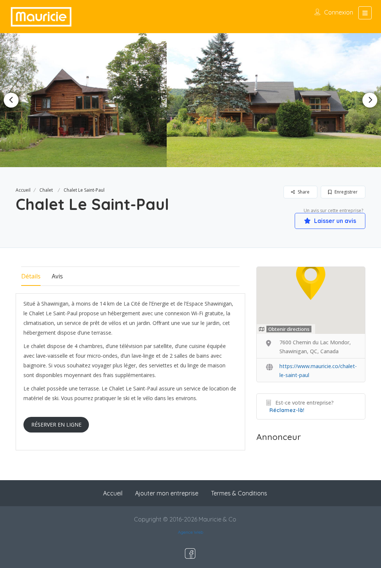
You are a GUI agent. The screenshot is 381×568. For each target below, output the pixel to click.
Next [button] (370, 100)
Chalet (46, 190)
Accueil (23, 190)
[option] (190, 100)
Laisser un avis (334, 220)
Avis (57, 276)
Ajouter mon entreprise (166, 493)
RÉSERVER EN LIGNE (56, 424)
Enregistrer (345, 192)
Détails (31, 276)
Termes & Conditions (239, 493)
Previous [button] (11, 100)
